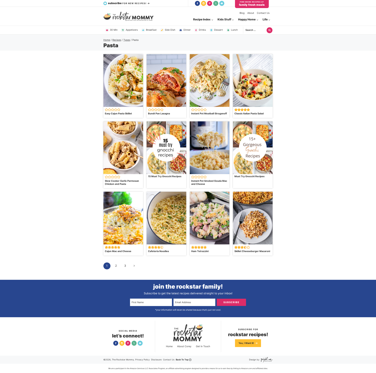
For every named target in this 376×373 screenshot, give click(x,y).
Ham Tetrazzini (200, 251)
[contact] (221, 3)
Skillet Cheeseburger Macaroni (252, 251)
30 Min (114, 29)
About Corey (184, 346)
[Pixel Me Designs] (266, 359)
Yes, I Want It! (247, 343)
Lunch (234, 29)
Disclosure (156, 359)
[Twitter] (215, 3)
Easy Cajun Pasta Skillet (118, 113)
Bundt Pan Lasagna (159, 113)
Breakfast (151, 29)
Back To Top (182, 359)
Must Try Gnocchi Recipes (249, 176)
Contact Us (263, 12)
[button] (106, 109)
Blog (242, 12)
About (250, 12)
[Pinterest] (209, 3)
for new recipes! (127, 3)
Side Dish (170, 29)
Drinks (202, 29)
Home (169, 346)
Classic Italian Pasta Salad (249, 113)
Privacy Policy (142, 359)
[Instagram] (203, 3)
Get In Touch (203, 346)
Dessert (218, 29)
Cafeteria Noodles (158, 251)
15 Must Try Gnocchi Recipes (164, 176)
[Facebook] (197, 3)
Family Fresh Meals (252, 4)
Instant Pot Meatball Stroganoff (209, 113)
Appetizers (132, 29)
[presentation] (123, 80)
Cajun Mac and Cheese (118, 251)
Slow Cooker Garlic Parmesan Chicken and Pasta (122, 182)
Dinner (187, 29)
